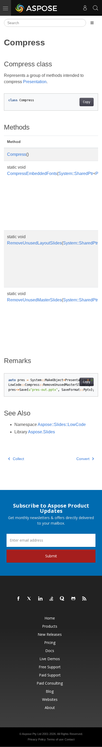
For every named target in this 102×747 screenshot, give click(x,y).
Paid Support (50, 675)
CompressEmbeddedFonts (32, 173)
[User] (85, 8)
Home (49, 618)
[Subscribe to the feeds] (84, 598)
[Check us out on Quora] (62, 598)
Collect (18, 459)
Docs (49, 650)
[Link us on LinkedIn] (40, 598)
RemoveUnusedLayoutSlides (34, 243)
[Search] (95, 8)
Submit (51, 555)
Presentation (35, 81)
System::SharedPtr (75, 173)
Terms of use (55, 739)
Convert (82, 459)
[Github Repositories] (73, 598)
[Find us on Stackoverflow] (51, 598)
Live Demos (49, 658)
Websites (50, 699)
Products (49, 626)
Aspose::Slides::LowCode (62, 424)
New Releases (50, 634)
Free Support (50, 666)
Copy (86, 102)
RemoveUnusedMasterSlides (34, 300)
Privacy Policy (37, 739)
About (50, 707)
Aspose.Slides (41, 432)
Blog (50, 691)
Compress (16, 154)
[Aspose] (36, 7)
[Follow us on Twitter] (29, 598)
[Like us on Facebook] (18, 598)
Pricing (49, 642)
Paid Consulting (50, 683)
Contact (70, 739)
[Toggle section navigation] (92, 23)
